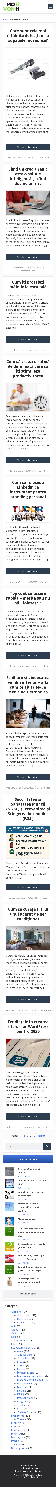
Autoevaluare (24, 1354)
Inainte (41, 1135)
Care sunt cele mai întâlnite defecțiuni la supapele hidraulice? (28, 35)
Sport (43, 350)
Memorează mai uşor (28, 1219)
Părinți (21, 1394)
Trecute (21, 1419)
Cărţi (14, 1337)
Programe (23, 1401)
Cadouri (15, 1329)
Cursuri (43, 582)
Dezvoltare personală (23, 1347)
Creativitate (23, 1358)
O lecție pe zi (43, 157)
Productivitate (25, 1397)
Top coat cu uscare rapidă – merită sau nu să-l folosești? (28, 598)
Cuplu (20, 1362)
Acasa (6, 19)
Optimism (22, 1319)
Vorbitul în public (26, 1412)
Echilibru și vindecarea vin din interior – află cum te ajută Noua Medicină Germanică (28, 685)
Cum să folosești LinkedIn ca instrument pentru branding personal (28, 489)
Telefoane (17, 1444)
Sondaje (21, 1405)
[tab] (28, 1159)
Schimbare (44, 470)
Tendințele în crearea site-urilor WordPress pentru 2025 (28, 1026)
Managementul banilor (28, 270)
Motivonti (22, 1387)
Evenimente (17, 1415)
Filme (14, 1426)
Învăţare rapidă (25, 1372)
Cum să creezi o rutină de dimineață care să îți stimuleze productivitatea (28, 369)
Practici (44, 898)
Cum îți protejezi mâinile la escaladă (28, 284)
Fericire (21, 1369)
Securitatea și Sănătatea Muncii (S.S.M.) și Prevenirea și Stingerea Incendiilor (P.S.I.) (28, 809)
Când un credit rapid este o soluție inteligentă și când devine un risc (28, 176)
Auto (14, 1326)
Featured (16, 1423)
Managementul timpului (30, 1380)
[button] (50, 6)
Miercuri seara (25, 1383)
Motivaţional (18, 1437)
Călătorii (16, 1333)
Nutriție (21, 1390)
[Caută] (47, 1146)
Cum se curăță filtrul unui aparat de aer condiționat (28, 914)
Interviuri (16, 1433)
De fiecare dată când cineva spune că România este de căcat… (31, 1232)
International (18, 1430)
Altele (20, 1351)
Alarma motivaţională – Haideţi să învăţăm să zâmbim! (29, 1207)
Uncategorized (43, 787)
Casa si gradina (44, 1010)
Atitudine (16, 1311)
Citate (14, 1344)
